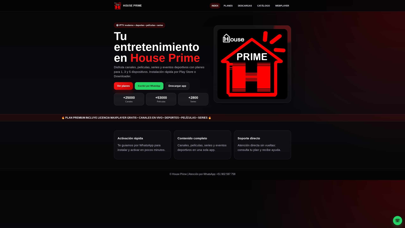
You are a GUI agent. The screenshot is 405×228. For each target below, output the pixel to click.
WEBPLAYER (282, 5)
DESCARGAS (245, 5)
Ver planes (123, 86)
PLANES (228, 5)
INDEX (215, 5)
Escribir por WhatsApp (149, 86)
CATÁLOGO (263, 5)
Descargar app (177, 86)
